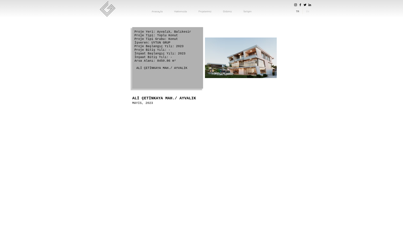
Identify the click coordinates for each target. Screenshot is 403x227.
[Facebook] (300, 5)
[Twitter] (305, 5)
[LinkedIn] (310, 5)
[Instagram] (295, 5)
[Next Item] (271, 58)
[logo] (107, 9)
